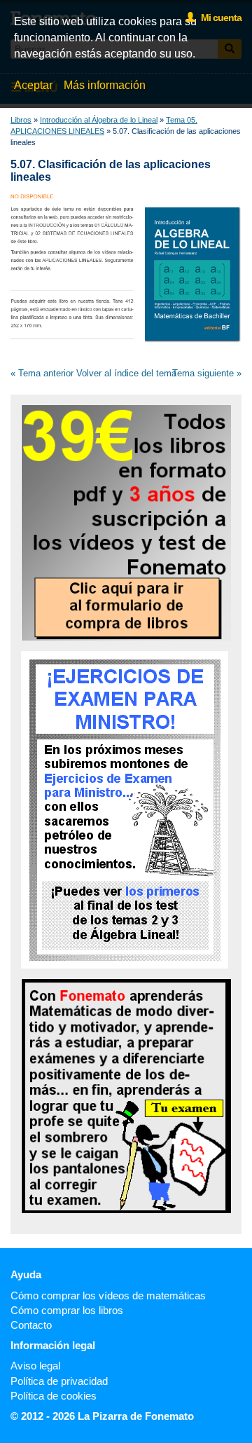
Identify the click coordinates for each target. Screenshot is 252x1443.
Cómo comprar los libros (66, 1310)
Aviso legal (35, 1366)
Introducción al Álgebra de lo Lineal (99, 120)
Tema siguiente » (206, 373)
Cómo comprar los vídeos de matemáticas (108, 1295)
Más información (105, 85)
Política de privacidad (59, 1381)
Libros (20, 120)
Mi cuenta (218, 17)
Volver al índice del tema (126, 373)
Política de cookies (53, 1396)
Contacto (31, 1325)
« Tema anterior (42, 373)
